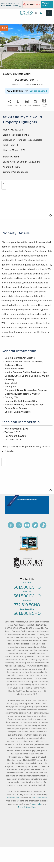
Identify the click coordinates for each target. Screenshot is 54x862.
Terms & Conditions (27, 807)
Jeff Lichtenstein (39, 798)
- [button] (4, 187)
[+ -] (27, 199)
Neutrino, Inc (13, 798)
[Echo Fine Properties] (27, 17)
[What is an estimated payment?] (26, 91)
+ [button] (4, 183)
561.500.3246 (40, 13)
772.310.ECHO (27, 604)
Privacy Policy (36, 804)
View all (45, 4)
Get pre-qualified (38, 90)
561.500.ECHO (27, 587)
